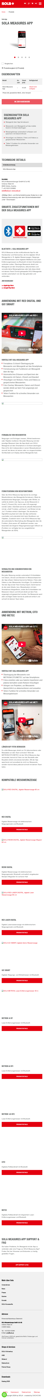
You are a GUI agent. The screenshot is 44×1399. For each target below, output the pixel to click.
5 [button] (29, 57)
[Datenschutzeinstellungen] (4, 1394)
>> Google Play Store (8, 288)
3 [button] (22, 57)
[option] (22, 39)
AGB (3, 1355)
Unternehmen (6, 1285)
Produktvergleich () (14, 68)
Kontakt (4, 1300)
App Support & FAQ (22, 1265)
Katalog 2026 (6, 1381)
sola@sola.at (10, 1333)
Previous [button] (6, 40)
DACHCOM (36, 1395)
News (3, 1289)
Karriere (4, 1296)
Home (3, 12)
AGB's (5, 1392)
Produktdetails (22, 829)
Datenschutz (5, 1363)
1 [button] (15, 57)
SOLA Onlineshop (7, 1351)
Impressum (15, 1392)
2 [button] (18, 57)
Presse (4, 1292)
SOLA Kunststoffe (7, 1304)
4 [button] (25, 57)
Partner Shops (6, 1367)
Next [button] (37, 40)
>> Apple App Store (8, 285)
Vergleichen (9, 63)
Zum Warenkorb (23, 102)
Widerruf (4, 1359)
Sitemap (37, 1392)
